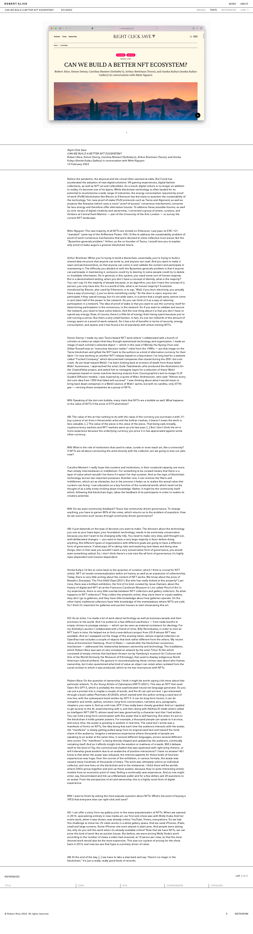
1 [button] (126, 133)
